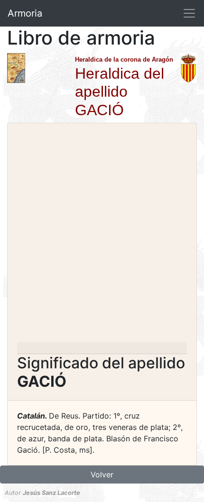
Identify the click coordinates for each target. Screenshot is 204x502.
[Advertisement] (102, 236)
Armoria (25, 13)
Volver (102, 474)
